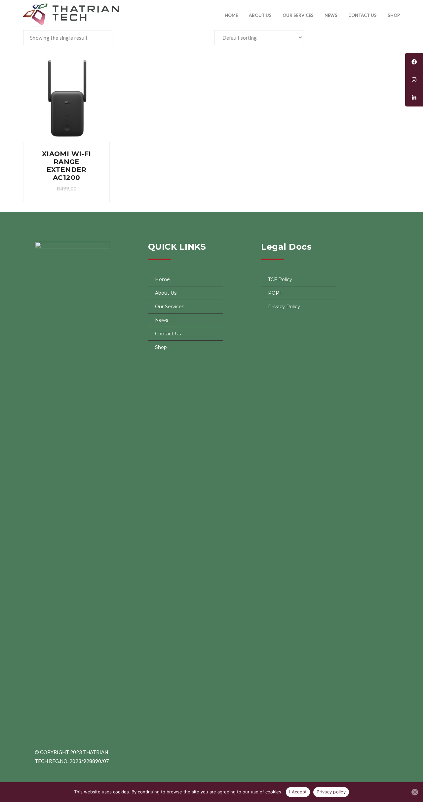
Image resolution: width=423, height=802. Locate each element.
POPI (274, 293)
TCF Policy (280, 279)
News (331, 15)
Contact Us (362, 15)
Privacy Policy (284, 307)
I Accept (298, 791)
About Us (260, 15)
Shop (394, 15)
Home (231, 15)
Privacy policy (331, 791)
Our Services (298, 15)
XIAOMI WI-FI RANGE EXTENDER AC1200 (66, 166)
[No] (414, 792)
